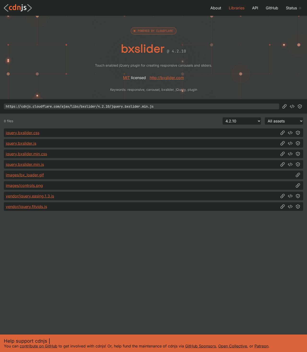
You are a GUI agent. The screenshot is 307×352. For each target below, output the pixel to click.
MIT (126, 77)
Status (291, 8)
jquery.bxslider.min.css (26, 154)
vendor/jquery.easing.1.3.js (30, 196)
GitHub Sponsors (200, 346)
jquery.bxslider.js (21, 143)
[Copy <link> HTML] (290, 132)
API (255, 8)
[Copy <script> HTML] (292, 106)
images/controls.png (24, 185)
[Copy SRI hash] (299, 106)
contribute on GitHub (38, 346)
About (215, 8)
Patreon (261, 346)
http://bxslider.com (167, 77)
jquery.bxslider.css (22, 133)
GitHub (272, 8)
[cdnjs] (18, 8)
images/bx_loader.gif (25, 175)
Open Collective (232, 346)
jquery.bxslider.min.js (25, 164)
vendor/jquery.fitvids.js (26, 206)
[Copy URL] (284, 106)
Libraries (236, 8)
